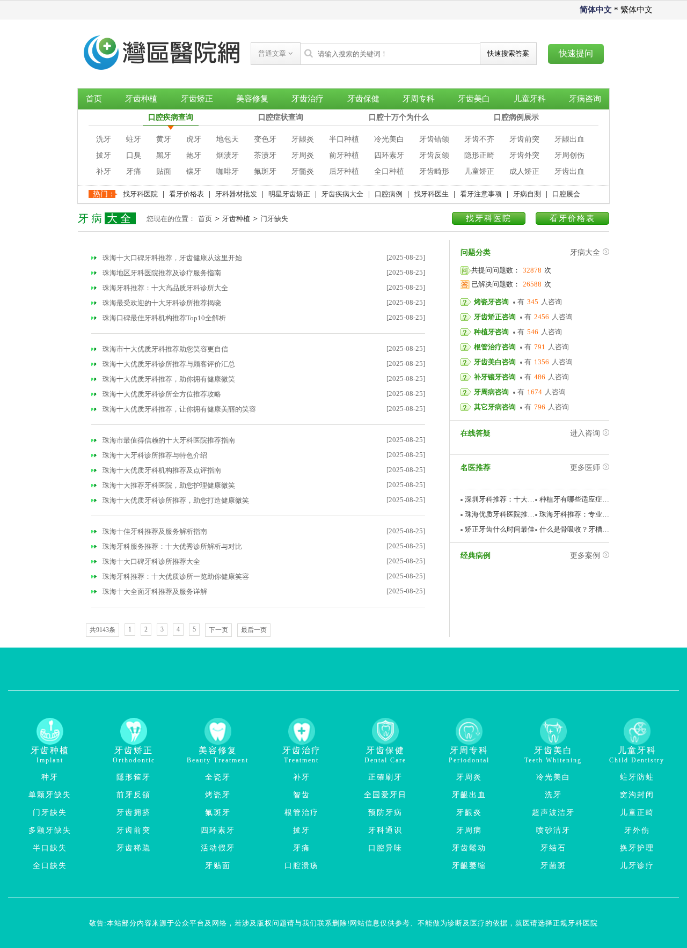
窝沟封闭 (637, 795)
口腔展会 (566, 194)
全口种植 (389, 171)
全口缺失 (50, 866)
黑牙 (163, 155)
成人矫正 (524, 171)
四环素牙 (389, 155)
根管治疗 (301, 813)
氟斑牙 (265, 171)
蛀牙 (133, 139)
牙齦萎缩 (469, 866)
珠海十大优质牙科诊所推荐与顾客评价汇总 (168, 364)
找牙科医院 (140, 194)
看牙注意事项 (481, 194)
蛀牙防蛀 (637, 777)
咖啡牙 (227, 171)
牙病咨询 (585, 98)
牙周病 (469, 830)
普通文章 (273, 53)
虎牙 (193, 139)
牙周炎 (302, 155)
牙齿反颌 (434, 155)
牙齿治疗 (307, 98)
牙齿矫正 (197, 98)
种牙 (50, 777)
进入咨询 (585, 433)
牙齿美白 (474, 98)
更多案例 (585, 556)
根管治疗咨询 (495, 347)
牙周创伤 (569, 155)
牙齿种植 (141, 98)
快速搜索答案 (508, 53)
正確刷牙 (385, 777)
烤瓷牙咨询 (491, 302)
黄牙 (163, 139)
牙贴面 (218, 866)
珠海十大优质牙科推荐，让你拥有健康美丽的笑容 (178, 409)
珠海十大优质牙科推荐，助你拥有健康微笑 (168, 379)
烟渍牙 (227, 155)
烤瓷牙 (218, 795)
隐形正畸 (479, 155)
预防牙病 (385, 813)
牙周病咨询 (491, 392)
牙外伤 (637, 830)
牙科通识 (385, 830)
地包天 (227, 139)
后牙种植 (344, 171)
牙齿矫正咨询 (495, 317)
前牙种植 (344, 155)
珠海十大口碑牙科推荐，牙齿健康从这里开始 (171, 258)
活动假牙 (218, 848)
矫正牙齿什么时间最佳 (500, 529)
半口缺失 (50, 848)
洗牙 (103, 139)
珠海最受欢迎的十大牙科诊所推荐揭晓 (161, 303)
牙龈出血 (569, 139)
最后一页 (254, 630)
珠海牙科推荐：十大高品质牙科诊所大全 (164, 288)
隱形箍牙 (133, 777)
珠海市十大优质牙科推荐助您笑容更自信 (164, 349)
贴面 (163, 171)
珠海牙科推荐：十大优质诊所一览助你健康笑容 (175, 576)
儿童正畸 (637, 813)
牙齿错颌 (434, 139)
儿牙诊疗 (637, 866)
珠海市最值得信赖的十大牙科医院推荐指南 (168, 440)
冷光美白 (389, 139)
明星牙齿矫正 (289, 194)
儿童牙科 (530, 98)
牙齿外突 (524, 155)
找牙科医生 (431, 194)
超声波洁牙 (553, 813)
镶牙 (193, 171)
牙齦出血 (469, 795)
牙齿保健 (363, 98)
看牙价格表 (186, 194)
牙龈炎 (302, 139)
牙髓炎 (302, 171)
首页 (94, 98)
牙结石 (553, 848)
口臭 (133, 155)
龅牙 (193, 155)
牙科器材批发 (236, 194)
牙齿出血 (569, 171)
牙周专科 (419, 98)
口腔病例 (389, 194)
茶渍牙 (265, 155)
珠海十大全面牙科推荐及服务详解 (154, 591)
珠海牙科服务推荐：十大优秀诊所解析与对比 (171, 546)
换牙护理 (637, 848)
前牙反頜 (133, 795)
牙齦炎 (469, 813)
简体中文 (596, 9)
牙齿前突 (524, 139)
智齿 (301, 795)
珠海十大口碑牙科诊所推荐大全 (150, 561)
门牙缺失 (274, 219)
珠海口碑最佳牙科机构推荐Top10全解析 (163, 318)
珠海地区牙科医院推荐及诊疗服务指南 (161, 273)
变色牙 (265, 139)
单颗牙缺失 (49, 795)
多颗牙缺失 (49, 830)
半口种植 (344, 139)
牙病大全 (585, 252)
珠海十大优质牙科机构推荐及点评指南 (161, 470)
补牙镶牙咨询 (495, 377)
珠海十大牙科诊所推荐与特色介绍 (154, 455)
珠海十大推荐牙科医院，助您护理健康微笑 (168, 485)
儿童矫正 (479, 171)
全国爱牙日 (385, 795)
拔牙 (103, 155)
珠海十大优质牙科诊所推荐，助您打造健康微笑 (175, 500)
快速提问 (576, 53)
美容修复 (252, 98)
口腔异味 (385, 848)
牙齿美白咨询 (495, 362)
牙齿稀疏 (133, 848)
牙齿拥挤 (133, 813)
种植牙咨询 (491, 332)
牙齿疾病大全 (342, 194)
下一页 (218, 630)
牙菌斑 (553, 866)
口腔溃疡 (301, 866)
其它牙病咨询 (495, 407)
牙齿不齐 (479, 139)
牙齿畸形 (434, 171)
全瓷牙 (218, 777)
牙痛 (133, 171)
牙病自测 (527, 194)
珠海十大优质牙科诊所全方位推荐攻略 (161, 394)
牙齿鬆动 (469, 848)
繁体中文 (636, 9)
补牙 (103, 171)
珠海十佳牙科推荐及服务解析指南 (154, 531)
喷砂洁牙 (553, 830)
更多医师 (585, 468)
